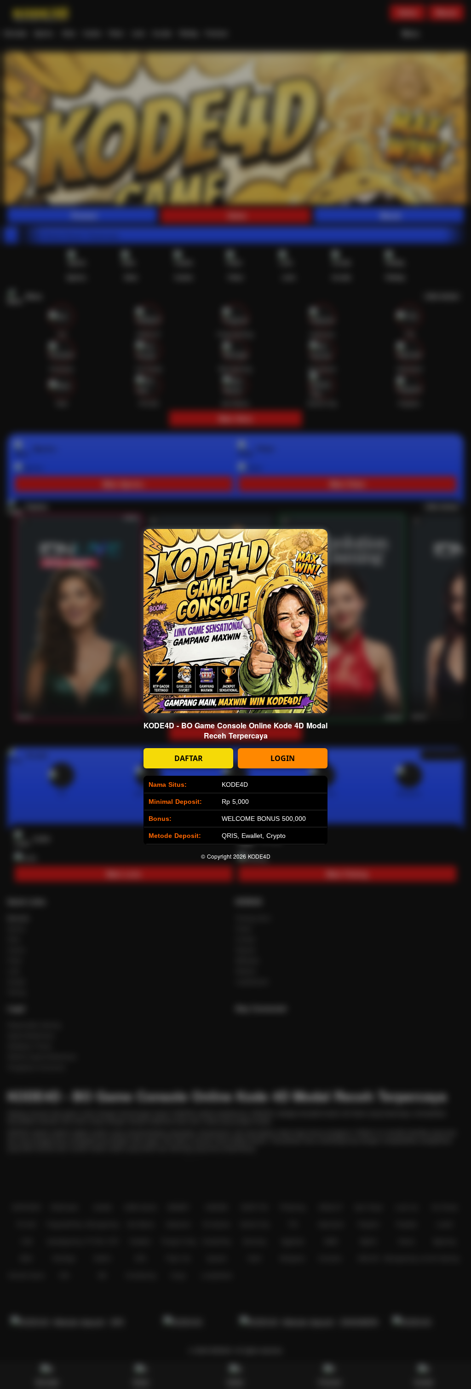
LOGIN (282, 758)
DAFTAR (188, 758)
